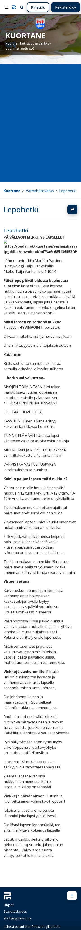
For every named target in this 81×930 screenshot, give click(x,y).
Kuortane (12, 190)
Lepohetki (67, 190)
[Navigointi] (7, 7)
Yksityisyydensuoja (17, 918)
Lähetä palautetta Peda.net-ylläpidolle (32, 926)
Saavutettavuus (15, 911)
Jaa (72, 209)
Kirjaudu (38, 7)
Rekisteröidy (65, 7)
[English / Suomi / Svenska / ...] (21, 7)
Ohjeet (9, 905)
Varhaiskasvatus (40, 190)
